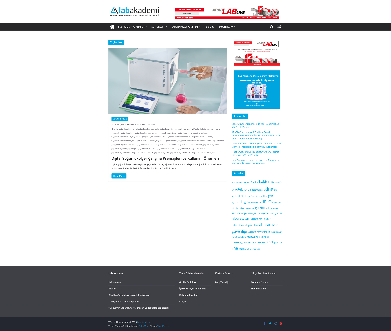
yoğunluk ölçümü (161, 152)
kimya (252, 213)
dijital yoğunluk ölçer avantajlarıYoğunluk (150, 129)
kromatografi (273, 213)
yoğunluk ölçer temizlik (166, 148)
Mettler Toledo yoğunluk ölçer (206, 129)
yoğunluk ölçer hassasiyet (179, 136)
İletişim (112, 288)
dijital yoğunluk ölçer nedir (180, 129)
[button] (145, 27)
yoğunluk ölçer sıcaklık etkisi (190, 144)
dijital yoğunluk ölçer (122, 129)
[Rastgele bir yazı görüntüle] (279, 27)
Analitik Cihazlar (120, 119)
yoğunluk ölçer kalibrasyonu (123, 140)
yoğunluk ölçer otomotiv (166, 144)
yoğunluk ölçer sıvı (211, 144)
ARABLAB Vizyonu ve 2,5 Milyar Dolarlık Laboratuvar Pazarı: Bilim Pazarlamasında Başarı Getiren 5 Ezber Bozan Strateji (256, 135)
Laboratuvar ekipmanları (245, 225)
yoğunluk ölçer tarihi (146, 148)
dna (269, 189)
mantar (251, 236)
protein (278, 242)
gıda (247, 202)
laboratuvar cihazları (260, 218)
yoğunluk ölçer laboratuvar (124, 144)
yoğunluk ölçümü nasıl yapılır (204, 152)
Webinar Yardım (259, 282)
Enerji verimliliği (259, 196)
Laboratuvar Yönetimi (185, 26)
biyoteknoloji (241, 189)
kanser (236, 213)
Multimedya (226, 26)
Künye (182, 301)
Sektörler (157, 26)
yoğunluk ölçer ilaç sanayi (202, 136)
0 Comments (149, 124)
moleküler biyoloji (260, 242)
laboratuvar (240, 218)
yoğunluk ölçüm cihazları (142, 152)
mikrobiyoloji (262, 236)
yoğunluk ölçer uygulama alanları (192, 148)
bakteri (264, 181)
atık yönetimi (251, 182)
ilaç (279, 202)
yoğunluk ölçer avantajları (146, 133)
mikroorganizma (241, 242)
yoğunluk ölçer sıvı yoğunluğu (123, 148)
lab (281, 213)
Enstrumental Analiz (130, 26)
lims (244, 237)
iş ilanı (259, 208)
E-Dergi (210, 26)
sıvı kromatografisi (252, 249)
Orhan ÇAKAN (120, 124)
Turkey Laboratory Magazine (123, 301)
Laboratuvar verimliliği (258, 231)
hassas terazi (256, 202)
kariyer (244, 213)
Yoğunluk (115, 133)
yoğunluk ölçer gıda (158, 136)
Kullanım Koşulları (188, 295)
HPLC (266, 201)
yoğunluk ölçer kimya (146, 140)
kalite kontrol (271, 208)
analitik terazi (239, 182)
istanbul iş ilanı (238, 208)
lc (241, 237)
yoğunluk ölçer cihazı (167, 133)
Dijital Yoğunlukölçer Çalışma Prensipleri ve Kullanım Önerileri (165, 158)
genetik (238, 201)
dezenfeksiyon (258, 190)
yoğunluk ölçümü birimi (180, 152)
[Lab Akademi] (112, 27)
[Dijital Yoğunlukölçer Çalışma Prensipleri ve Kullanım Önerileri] (167, 81)
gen (270, 196)
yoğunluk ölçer (127, 133)
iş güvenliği (250, 208)
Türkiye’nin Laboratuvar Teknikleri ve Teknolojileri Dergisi (138, 307)
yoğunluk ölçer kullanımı (166, 140)
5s (232, 182)
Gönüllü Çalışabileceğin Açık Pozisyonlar (129, 295)
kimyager (261, 213)
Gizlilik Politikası (187, 282)
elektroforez (244, 196)
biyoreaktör (276, 182)
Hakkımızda (114, 282)
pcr (271, 242)
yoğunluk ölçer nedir (145, 144)
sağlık (242, 248)
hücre (274, 202)
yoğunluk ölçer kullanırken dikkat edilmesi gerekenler (201, 140)
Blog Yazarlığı (222, 282)
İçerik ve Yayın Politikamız (192, 288)
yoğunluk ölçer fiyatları (121, 136)
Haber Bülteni (258, 288)
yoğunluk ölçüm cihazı (120, 152)
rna (235, 248)
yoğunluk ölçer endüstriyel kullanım (193, 133)
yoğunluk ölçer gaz (140, 136)
